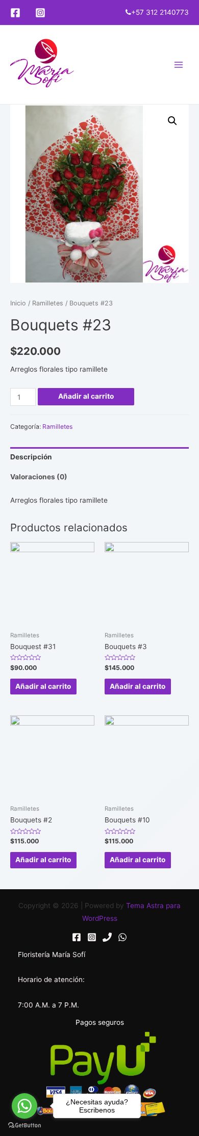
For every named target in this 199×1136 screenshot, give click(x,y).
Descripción (31, 457)
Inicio (18, 303)
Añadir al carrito (86, 396)
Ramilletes (47, 303)
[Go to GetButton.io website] (24, 1125)
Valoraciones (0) (38, 477)
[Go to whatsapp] (24, 1106)
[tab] (99, 457)
